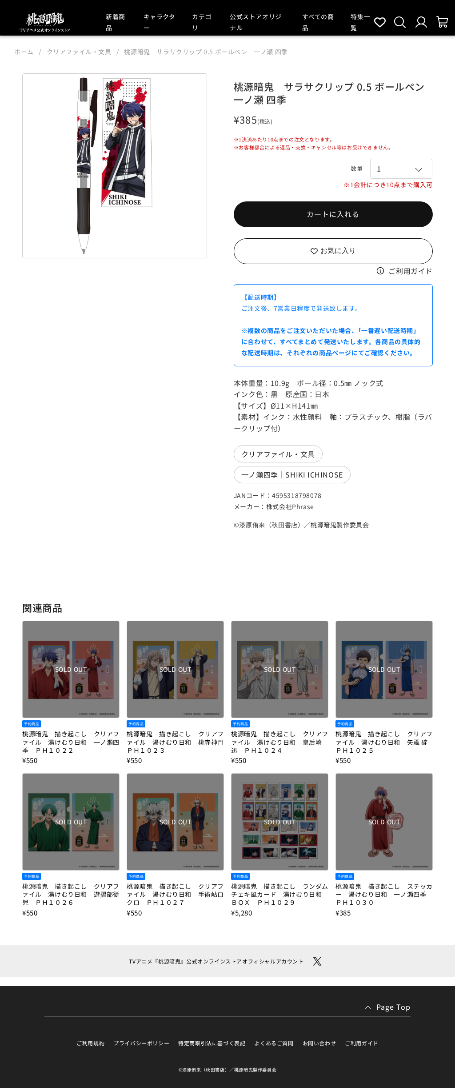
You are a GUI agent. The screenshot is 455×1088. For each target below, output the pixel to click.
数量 (357, 168)
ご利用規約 (90, 1043)
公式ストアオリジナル (256, 22)
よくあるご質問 (273, 1043)
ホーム (24, 51)
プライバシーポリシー (141, 1043)
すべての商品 (318, 22)
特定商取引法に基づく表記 (211, 1043)
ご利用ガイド (410, 270)
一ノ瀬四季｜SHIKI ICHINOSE (292, 474)
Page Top (393, 1006)
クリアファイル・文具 (79, 51)
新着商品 (115, 22)
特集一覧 (360, 22)
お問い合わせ (319, 1043)
